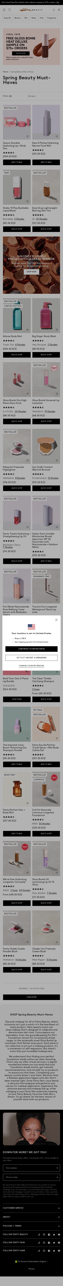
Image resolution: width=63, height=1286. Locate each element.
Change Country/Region (31, 666)
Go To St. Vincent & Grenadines (32, 658)
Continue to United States (31, 649)
